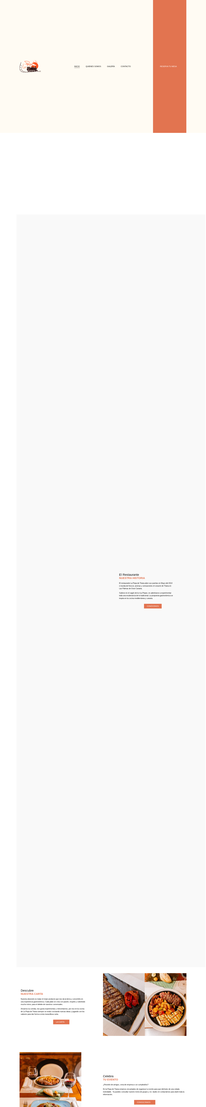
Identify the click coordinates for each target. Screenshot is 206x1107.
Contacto (126, 66)
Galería (111, 66)
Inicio (77, 66)
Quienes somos (93, 66)
